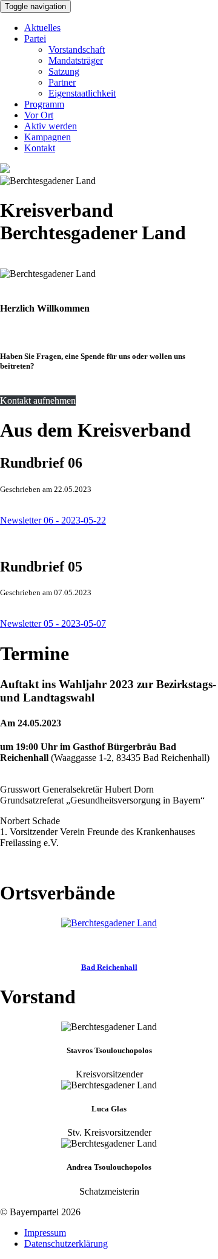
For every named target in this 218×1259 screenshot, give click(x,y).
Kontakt (39, 148)
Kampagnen (47, 137)
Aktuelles (42, 27)
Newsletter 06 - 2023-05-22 (53, 520)
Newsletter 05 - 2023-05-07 (53, 623)
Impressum (45, 1232)
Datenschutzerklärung (66, 1243)
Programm (44, 104)
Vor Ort (38, 115)
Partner (62, 82)
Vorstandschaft (76, 49)
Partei (35, 38)
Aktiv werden (50, 126)
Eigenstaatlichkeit (82, 93)
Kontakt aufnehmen (38, 400)
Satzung (63, 71)
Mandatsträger (75, 60)
